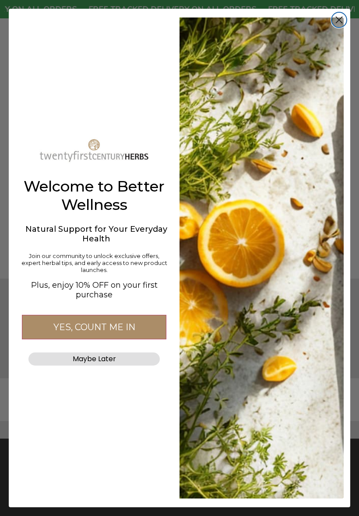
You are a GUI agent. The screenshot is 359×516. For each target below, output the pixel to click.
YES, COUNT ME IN (94, 327)
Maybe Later (94, 359)
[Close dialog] (339, 20)
